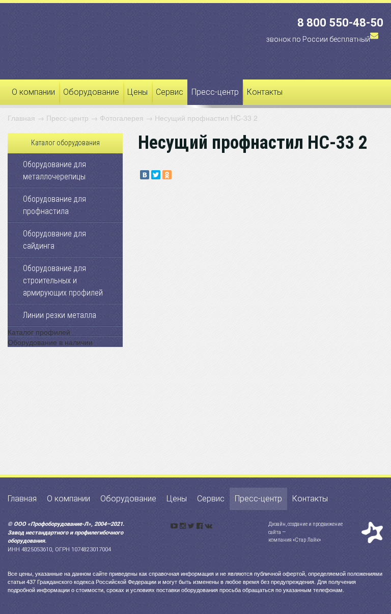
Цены (137, 92)
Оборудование (91, 92)
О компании (33, 92)
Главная (21, 118)
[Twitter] (155, 174)
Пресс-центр (215, 92)
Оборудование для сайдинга (54, 240)
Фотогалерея (122, 118)
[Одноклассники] (167, 174)
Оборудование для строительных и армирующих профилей (63, 280)
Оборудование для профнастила (54, 205)
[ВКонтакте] (144, 174)
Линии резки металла (59, 315)
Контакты (265, 92)
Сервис (169, 92)
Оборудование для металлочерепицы (54, 170)
